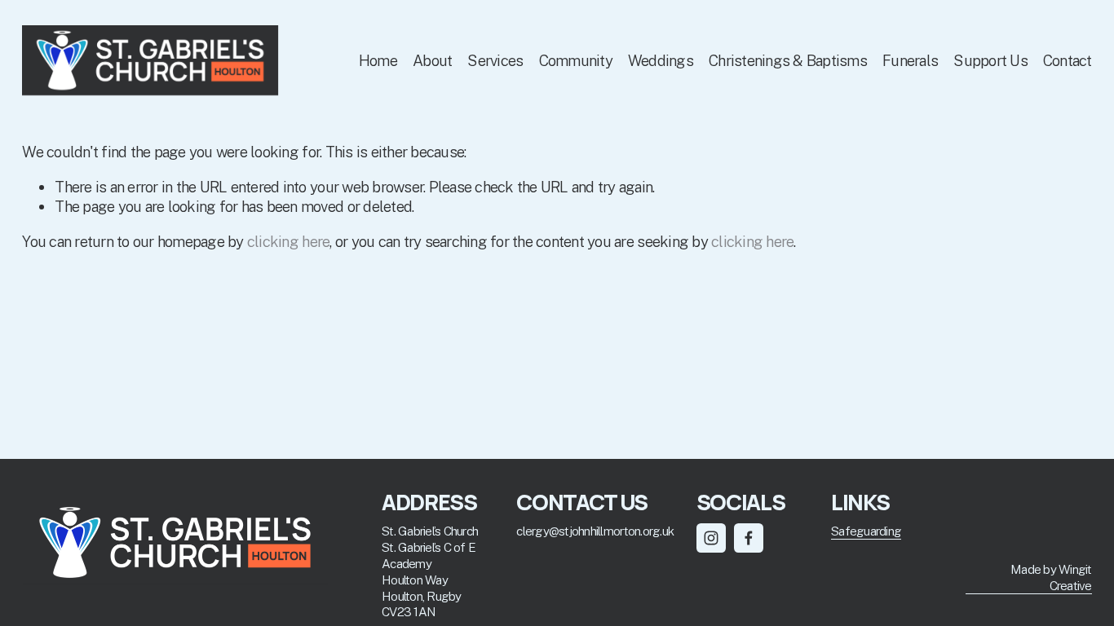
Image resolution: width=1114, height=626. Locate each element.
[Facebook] (748, 538)
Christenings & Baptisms (788, 60)
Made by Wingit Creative (1050, 577)
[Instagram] (711, 538)
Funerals (910, 60)
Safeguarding (866, 530)
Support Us (990, 60)
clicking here (288, 241)
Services (495, 60)
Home (378, 60)
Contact (1067, 60)
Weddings (660, 60)
